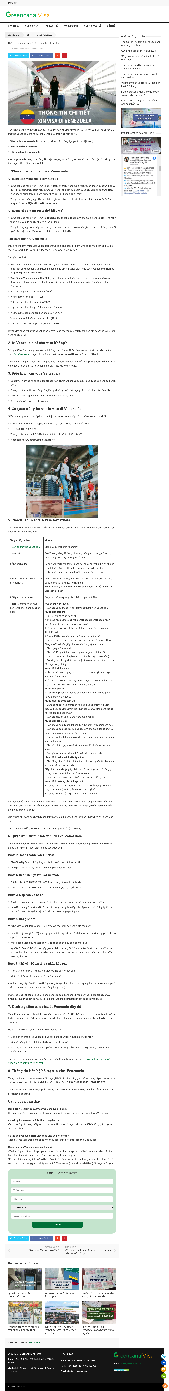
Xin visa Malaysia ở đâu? (44, 1250)
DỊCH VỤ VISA (31, 25)
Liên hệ (111, 25)
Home (28, 35)
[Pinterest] (64, 55)
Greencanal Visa (19, 1387)
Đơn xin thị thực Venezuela (26, 546)
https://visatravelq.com (131, 1364)
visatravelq (13, 49)
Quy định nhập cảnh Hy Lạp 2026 (138, 50)
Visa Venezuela (22, 354)
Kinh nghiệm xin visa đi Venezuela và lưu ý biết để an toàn (60, 1330)
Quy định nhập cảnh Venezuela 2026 (20, 1295)
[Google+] (57, 55)
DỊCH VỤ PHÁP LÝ (92, 25)
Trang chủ (12, 3)
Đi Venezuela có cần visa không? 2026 (59, 1295)
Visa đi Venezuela (44, 35)
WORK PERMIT (71, 25)
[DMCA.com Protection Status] (122, 1371)
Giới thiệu (13, 25)
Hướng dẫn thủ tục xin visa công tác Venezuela (98, 1295)
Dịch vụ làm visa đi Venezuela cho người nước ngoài (98, 1330)
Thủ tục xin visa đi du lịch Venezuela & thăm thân (23, 1328)
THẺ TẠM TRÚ (51, 25)
